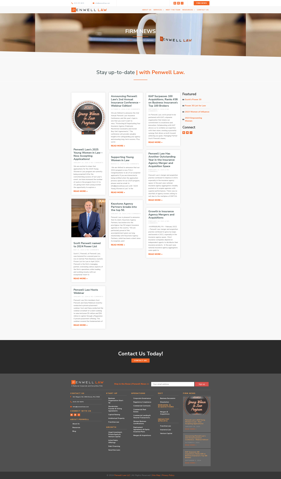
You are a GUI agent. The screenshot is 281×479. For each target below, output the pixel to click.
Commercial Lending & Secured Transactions (141, 416)
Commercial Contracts (141, 406)
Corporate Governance (142, 398)
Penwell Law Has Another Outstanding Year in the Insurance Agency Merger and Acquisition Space (162, 160)
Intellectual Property (116, 418)
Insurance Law (165, 430)
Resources (76, 427)
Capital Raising (114, 415)
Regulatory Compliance (142, 402)
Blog (74, 431)
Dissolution (164, 402)
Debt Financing (114, 446)
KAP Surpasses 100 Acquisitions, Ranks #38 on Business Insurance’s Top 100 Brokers (163, 100)
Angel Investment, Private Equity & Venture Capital (115, 434)
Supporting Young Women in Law (122, 158)
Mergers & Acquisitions (142, 435)
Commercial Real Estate (139, 410)
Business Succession (167, 398)
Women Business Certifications (139, 422)
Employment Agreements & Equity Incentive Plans (141, 429)
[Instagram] (182, 3)
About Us (75, 424)
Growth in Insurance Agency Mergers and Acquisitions (161, 214)
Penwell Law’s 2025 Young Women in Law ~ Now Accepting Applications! (88, 154)
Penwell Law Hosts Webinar (86, 291)
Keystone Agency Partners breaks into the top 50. (124, 207)
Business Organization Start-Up (116, 400)
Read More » (81, 191)
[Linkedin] (178, 3)
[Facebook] (175, 3)
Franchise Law (113, 422)
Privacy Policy (168, 475)
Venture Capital (166, 433)
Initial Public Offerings (113, 441)
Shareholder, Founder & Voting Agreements (115, 408)
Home (129, 40)
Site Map (156, 475)
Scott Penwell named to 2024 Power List (87, 244)
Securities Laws (114, 450)
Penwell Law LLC (122, 475)
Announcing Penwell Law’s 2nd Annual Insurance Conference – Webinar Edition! (125, 100)
